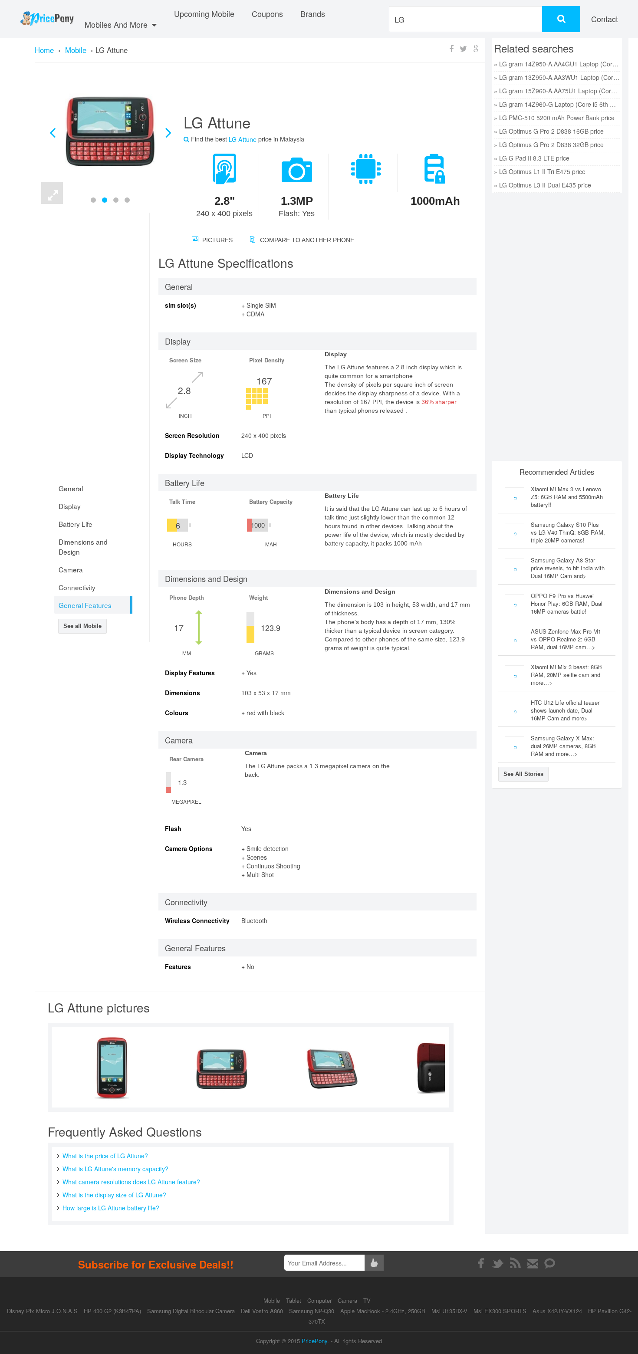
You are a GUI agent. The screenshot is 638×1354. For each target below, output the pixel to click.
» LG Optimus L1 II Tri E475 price (539, 171)
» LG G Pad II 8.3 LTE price (531, 158)
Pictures (217, 240)
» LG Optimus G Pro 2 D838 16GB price (549, 131)
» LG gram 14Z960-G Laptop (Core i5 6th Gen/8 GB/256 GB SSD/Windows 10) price (557, 104)
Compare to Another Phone (306, 240)
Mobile (272, 1300)
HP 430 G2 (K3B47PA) (112, 1311)
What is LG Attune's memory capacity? (115, 1168)
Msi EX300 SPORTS (500, 1311)
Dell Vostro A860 (262, 1311)
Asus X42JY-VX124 (557, 1311)
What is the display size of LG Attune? (114, 1194)
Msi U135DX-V (449, 1311)
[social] (550, 1263)
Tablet (294, 1300)
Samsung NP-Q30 (311, 1311)
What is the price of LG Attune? (105, 1155)
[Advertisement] (321, 91)
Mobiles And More (117, 24)
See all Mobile (82, 626)
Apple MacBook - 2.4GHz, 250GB (382, 1311)
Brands (312, 13)
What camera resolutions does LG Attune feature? (131, 1181)
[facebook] (480, 1263)
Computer (320, 1300)
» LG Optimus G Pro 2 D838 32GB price (549, 144)
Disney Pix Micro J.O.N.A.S (42, 1311)
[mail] (532, 1263)
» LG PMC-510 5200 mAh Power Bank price (554, 117)
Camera (348, 1300)
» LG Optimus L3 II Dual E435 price (542, 185)
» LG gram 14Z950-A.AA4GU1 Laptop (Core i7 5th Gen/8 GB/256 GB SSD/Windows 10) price (557, 63)
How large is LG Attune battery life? (110, 1207)
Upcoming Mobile (204, 13)
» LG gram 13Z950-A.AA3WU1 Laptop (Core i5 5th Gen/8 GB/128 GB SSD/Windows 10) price (557, 77)
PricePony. (315, 1341)
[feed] (515, 1263)
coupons (267, 13)
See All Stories (523, 774)
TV (367, 1300)
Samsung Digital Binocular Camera (191, 1311)
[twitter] (498, 1263)
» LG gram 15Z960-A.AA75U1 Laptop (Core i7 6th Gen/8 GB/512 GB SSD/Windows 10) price (557, 90)
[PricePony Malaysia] (47, 19)
